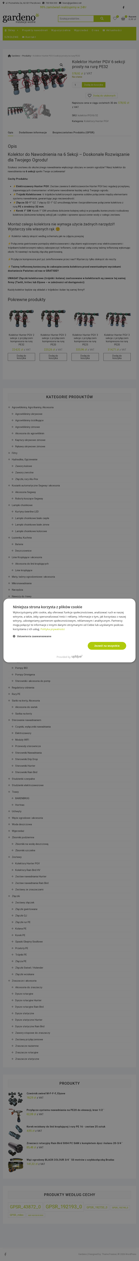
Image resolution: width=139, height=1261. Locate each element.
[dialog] (69, 630)
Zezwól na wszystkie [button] (107, 645)
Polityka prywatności (53, 629)
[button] (32, 636)
